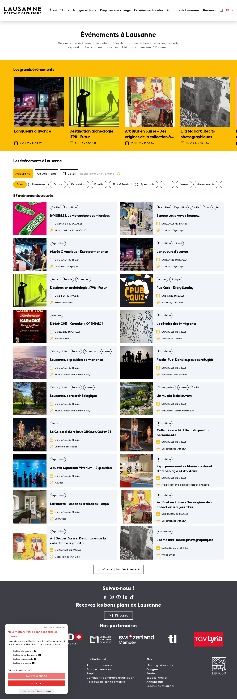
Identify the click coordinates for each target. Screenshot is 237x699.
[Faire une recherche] (221, 10)
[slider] (118, 112)
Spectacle (148, 184)
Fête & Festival (122, 184)
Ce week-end (46, 173)
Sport (167, 184)
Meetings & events (159, 665)
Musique (176, 279)
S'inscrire (121, 615)
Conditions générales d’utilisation (110, 677)
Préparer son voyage (115, 10)
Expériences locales (148, 10)
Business (209, 10)
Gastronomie (206, 184)
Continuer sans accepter (54, 627)
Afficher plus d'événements (121, 569)
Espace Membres (99, 669)
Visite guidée (60, 351)
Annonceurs (155, 681)
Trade (150, 673)
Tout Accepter (36, 683)
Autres (183, 184)
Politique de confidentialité (106, 681)
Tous (20, 184)
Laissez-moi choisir (36, 676)
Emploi (91, 673)
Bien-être (38, 184)
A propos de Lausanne (183, 10)
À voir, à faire (59, 10)
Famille (99, 184)
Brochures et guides (160, 686)
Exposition (78, 184)
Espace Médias (157, 677)
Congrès (152, 669)
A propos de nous (99, 665)
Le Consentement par (36, 691)
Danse (58, 184)
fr (227, 10)
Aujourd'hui (23, 173)
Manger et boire (85, 10)
